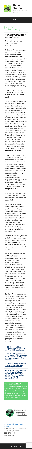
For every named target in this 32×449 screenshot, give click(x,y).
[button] (16, 35)
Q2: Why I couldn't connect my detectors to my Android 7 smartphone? (15, 348)
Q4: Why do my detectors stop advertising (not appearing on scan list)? (15, 365)
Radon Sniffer (17, 7)
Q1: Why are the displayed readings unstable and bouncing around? (15, 35)
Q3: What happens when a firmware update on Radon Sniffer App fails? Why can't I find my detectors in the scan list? (16, 357)
